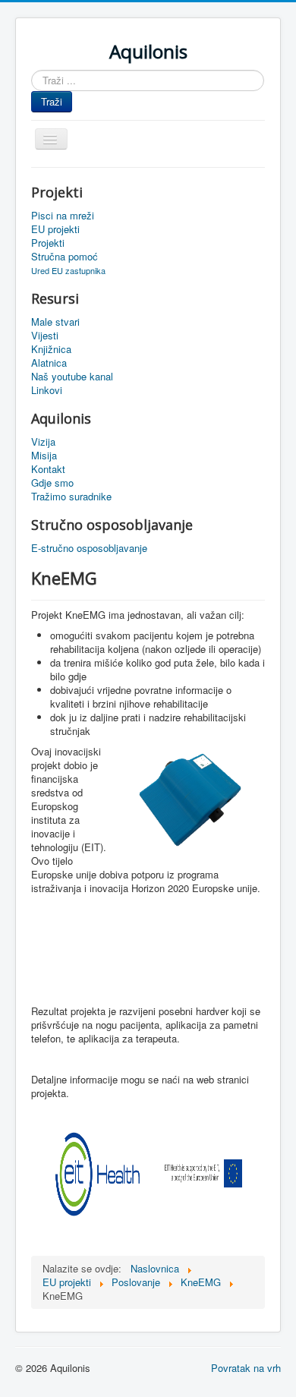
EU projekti (55, 229)
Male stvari (55, 322)
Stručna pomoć (64, 256)
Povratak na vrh (246, 1368)
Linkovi (46, 390)
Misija (44, 455)
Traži (51, 101)
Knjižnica (51, 349)
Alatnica (49, 363)
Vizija (43, 442)
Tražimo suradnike (71, 496)
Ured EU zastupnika (68, 270)
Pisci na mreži (62, 215)
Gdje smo (52, 483)
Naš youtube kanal (72, 376)
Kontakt (48, 469)
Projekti (48, 243)
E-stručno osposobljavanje (89, 548)
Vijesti (44, 335)
